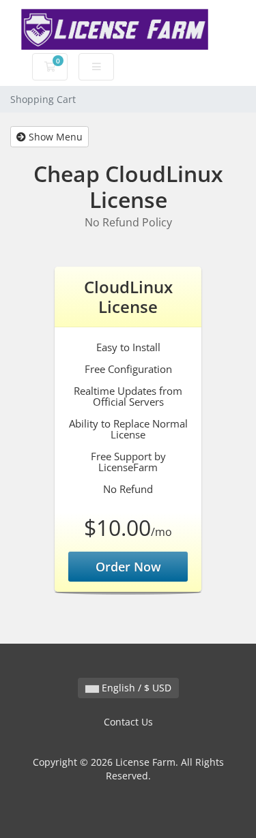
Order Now (128, 566)
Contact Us (128, 721)
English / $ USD (135, 687)
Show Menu (54, 136)
